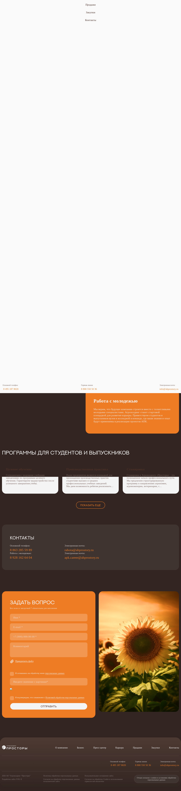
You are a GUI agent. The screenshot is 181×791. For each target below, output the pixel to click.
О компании (61, 747)
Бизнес (80, 747)
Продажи (90, 4)
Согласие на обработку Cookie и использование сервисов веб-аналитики (104, 780)
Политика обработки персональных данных (60, 776)
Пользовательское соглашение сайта (99, 776)
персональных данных (55, 673)
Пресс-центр (99, 747)
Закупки (90, 12)
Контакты (90, 20)
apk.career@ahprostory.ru (82, 557)
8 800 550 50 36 (89, 389)
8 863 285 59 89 (21, 550)
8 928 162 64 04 (21, 557)
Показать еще (90, 505)
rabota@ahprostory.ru (79, 550)
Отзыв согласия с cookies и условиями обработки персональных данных (156, 779)
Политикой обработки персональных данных (64, 697)
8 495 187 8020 (10, 389)
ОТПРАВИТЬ (49, 706)
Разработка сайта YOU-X (12, 779)
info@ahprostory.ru (169, 389)
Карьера (119, 747)
